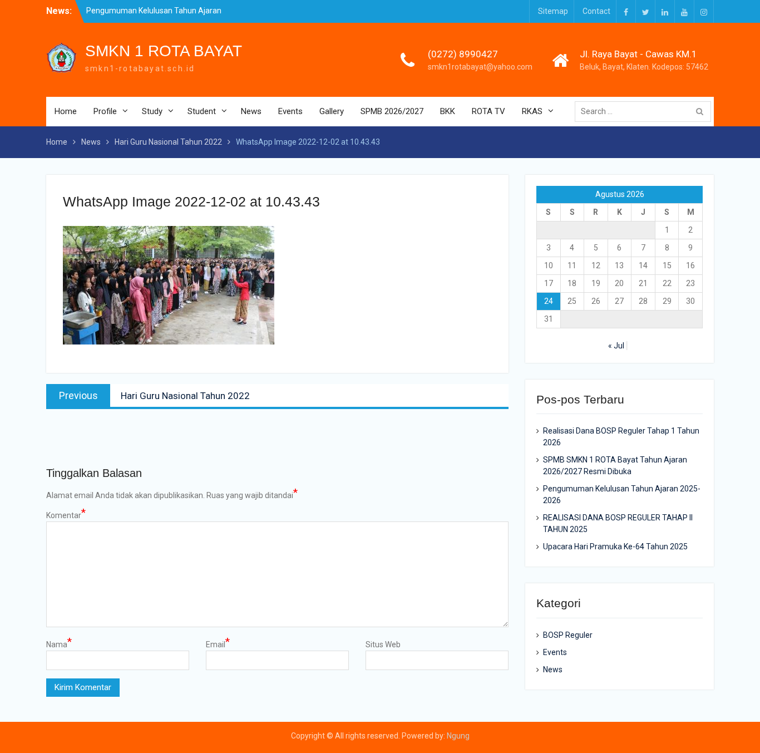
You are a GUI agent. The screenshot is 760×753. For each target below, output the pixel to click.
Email (218, 644)
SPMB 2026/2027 (392, 111)
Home (66, 111)
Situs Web (383, 644)
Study (152, 111)
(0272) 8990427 (463, 54)
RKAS (532, 111)
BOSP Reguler (568, 635)
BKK (447, 111)
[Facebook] (625, 11)
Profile (105, 111)
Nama (59, 644)
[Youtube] (684, 11)
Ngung (458, 735)
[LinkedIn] (664, 11)
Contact (596, 11)
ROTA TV (488, 111)
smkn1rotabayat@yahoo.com (480, 66)
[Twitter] (645, 11)
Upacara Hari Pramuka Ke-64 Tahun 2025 (615, 546)
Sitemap (553, 11)
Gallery (331, 111)
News (251, 111)
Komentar (66, 515)
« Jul (616, 345)
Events (290, 111)
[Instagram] (703, 11)
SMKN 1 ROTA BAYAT (163, 51)
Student (201, 111)
